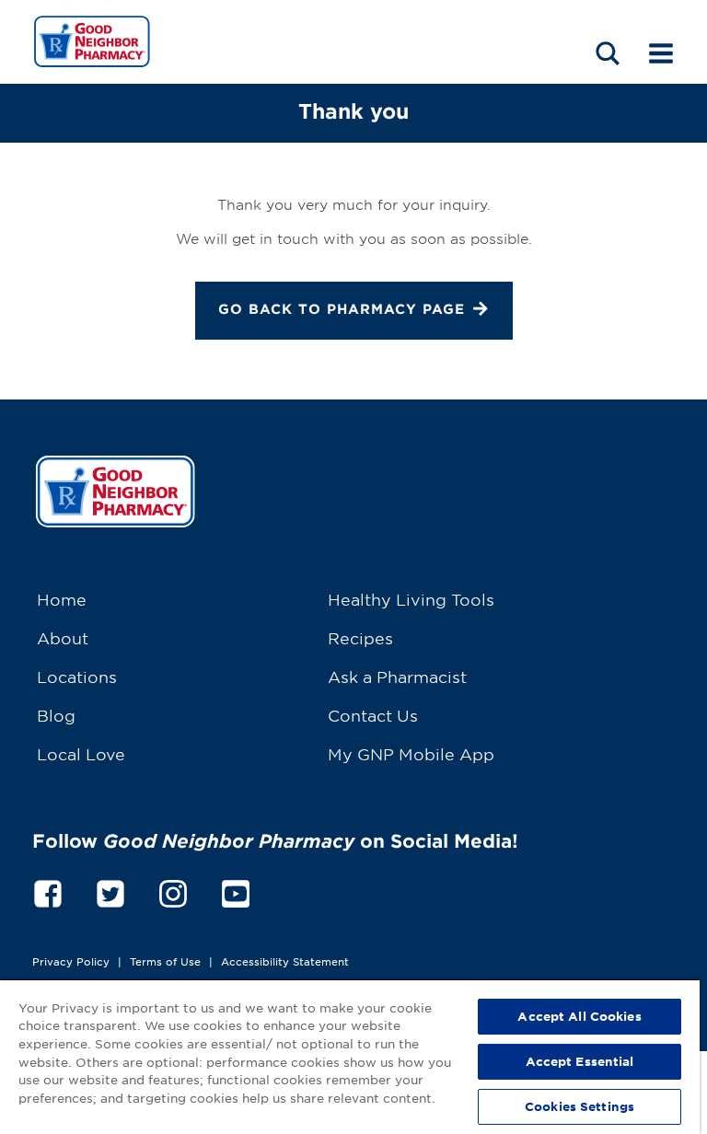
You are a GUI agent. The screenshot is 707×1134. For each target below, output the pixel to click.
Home (62, 598)
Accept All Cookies (579, 1016)
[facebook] (48, 890)
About (62, 637)
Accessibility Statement (285, 961)
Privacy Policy (71, 961)
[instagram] (173, 890)
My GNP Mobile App (411, 753)
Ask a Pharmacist (397, 676)
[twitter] (110, 890)
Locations (77, 676)
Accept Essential (580, 1061)
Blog (56, 714)
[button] (608, 53)
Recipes (360, 637)
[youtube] (235, 890)
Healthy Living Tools (411, 598)
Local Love (81, 753)
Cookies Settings (579, 1106)
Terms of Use (165, 961)
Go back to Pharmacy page (341, 309)
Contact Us (373, 714)
